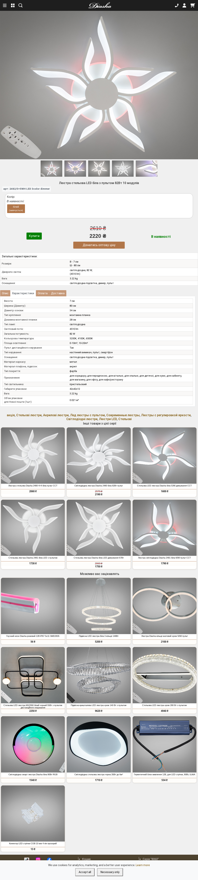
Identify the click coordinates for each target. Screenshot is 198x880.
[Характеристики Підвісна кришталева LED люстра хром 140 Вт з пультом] (99, 675)
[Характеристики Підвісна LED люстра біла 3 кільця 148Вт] (99, 606)
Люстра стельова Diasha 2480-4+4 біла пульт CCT (32, 485)
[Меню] (5, 5)
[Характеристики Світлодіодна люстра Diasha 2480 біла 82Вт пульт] (99, 455)
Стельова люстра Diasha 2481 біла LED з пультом (33, 558)
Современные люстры (123, 415)
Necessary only (110, 872)
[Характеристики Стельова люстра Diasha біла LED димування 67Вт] (99, 528)
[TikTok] (26, 860)
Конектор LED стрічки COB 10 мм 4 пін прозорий (33, 843)
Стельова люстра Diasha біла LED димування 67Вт (99, 558)
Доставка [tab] (58, 293)
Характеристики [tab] (23, 293)
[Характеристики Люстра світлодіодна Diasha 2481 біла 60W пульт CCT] (164, 528)
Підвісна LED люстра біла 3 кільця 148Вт (99, 636)
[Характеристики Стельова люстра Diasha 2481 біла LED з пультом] (33, 528)
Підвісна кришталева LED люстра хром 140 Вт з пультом (98, 705)
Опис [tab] (5, 293)
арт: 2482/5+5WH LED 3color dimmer (26, 188)
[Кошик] (192, 5)
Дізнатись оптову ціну (99, 245)
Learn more (143, 865)
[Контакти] (177, 5)
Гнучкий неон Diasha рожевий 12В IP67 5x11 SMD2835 (32, 636)
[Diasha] (99, 5)
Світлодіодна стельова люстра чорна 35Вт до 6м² (98, 774)
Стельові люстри (29, 415)
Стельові (125, 419)
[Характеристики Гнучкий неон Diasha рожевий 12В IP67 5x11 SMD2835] (33, 606)
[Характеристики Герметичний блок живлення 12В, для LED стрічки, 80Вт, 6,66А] (164, 744)
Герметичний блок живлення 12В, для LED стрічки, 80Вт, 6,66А (164, 774)
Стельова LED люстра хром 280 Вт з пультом (164, 705)
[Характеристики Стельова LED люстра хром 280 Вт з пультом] (164, 675)
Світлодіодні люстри (81, 419)
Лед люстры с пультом (87, 415)
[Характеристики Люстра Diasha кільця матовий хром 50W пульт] (164, 606)
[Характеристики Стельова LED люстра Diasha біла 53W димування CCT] (164, 455)
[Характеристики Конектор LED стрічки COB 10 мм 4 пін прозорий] (33, 813)
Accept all (85, 872)
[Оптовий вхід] (184, 5)
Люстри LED (108, 419)
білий (16, 208)
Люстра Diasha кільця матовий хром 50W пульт (164, 636)
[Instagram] (38, 860)
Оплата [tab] (43, 293)
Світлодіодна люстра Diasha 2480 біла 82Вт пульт (98, 485)
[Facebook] (49, 860)
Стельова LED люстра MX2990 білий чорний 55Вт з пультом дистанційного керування (32, 706)
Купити (34, 236)
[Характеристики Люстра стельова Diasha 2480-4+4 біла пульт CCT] (33, 455)
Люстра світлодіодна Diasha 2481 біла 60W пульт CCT (164, 558)
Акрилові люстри (56, 415)
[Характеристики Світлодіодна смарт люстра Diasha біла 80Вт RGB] (33, 744)
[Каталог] (13, 5)
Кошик (86, 859)
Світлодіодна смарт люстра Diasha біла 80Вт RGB (33, 774)
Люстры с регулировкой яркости (166, 415)
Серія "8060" (151, 859)
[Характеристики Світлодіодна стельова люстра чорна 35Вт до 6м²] (99, 744)
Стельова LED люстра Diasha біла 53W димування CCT (164, 485)
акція (11, 415)
